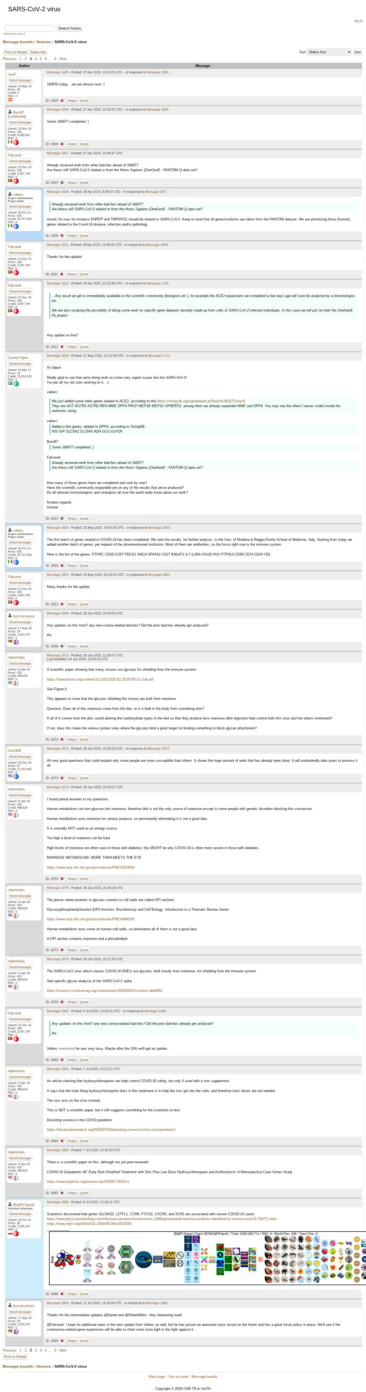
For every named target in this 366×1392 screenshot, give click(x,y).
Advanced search (14, 33)
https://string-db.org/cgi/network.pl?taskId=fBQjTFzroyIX (201, 401)
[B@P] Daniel (23, 1205)
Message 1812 (58, 283)
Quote (84, 101)
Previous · (11, 59)
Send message (20, 80)
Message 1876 (58, 959)
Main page (157, 1377)
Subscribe (38, 52)
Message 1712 (159, 356)
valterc (18, 195)
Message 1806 (58, 109)
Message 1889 (58, 1303)
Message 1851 (58, 575)
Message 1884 (58, 1069)
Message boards (18, 42)
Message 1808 (58, 192)
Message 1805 (58, 72)
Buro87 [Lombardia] (17, 114)
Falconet (14, 155)
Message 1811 (57, 245)
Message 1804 (158, 72)
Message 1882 (58, 1011)
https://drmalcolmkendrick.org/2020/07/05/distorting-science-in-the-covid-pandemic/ (111, 1130)
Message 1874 (58, 787)
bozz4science (24, 616)
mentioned (67, 1048)
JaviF (12, 74)
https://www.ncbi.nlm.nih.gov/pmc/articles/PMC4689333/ (91, 919)
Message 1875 (58, 888)
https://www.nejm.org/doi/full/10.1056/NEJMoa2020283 (89, 1224)
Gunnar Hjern (18, 358)
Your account (178, 1377)
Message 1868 (58, 613)
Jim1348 (14, 751)
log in (358, 21)
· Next (62, 59)
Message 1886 (58, 1202)
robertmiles (16, 657)
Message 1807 (58, 153)
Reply (72, 101)
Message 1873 (58, 749)
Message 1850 (58, 528)
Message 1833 (58, 356)
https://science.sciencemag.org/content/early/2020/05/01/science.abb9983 (104, 991)
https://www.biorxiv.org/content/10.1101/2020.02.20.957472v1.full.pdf (100, 679)
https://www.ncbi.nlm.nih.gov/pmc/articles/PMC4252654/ (91, 867)
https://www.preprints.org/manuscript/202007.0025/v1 (88, 1182)
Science (43, 42)
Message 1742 (158, 283)
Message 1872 (58, 655)
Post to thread (16, 52)
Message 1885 (58, 1150)
